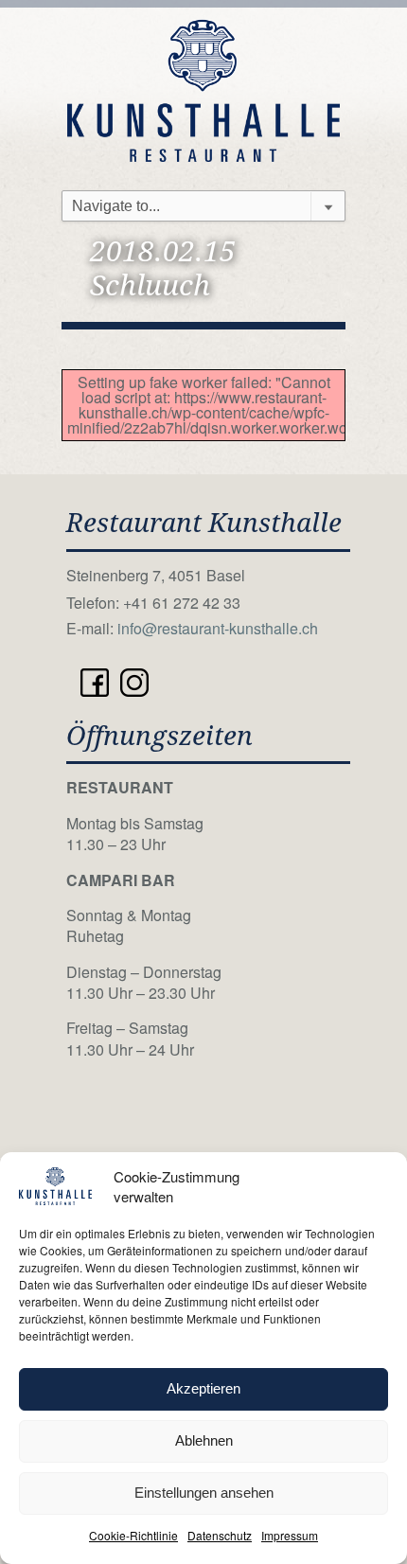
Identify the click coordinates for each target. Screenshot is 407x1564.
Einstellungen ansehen (204, 1492)
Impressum (289, 1535)
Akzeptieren (203, 1388)
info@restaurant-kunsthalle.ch (217, 628)
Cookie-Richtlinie (133, 1535)
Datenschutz (219, 1535)
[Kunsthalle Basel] (203, 88)
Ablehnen (204, 1440)
